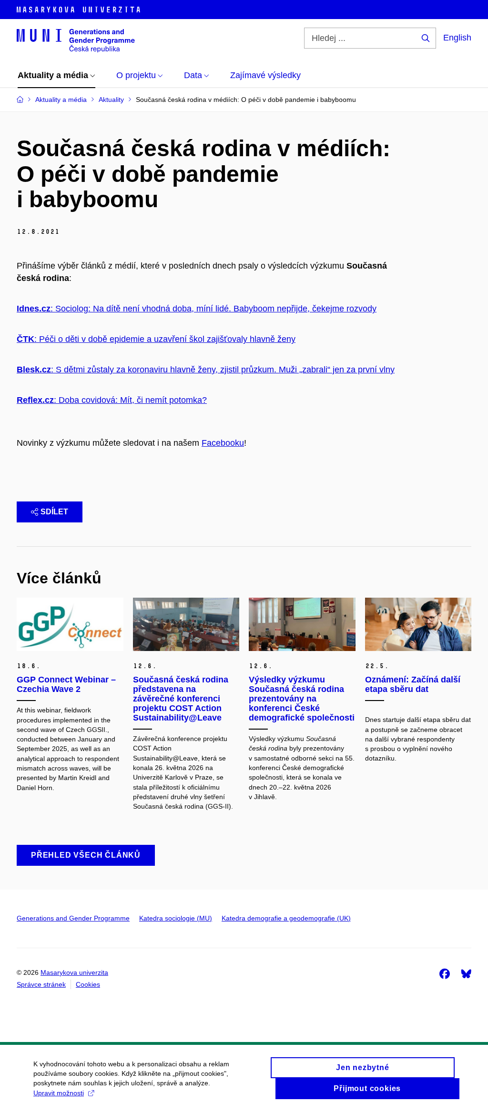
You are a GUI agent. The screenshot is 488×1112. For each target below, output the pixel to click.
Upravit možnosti (58, 1093)
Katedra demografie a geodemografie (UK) (286, 918)
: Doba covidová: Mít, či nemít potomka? (112, 400)
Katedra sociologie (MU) (175, 918)
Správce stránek (41, 984)
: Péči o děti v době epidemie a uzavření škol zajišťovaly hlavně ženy (156, 339)
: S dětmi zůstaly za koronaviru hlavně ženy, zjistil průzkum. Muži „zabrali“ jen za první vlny (206, 369)
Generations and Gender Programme (73, 918)
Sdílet (54, 512)
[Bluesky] (466, 973)
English (457, 37)
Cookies (88, 984)
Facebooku (223, 443)
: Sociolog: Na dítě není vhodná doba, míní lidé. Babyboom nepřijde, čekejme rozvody (196, 308)
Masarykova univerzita (74, 972)
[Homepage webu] (76, 40)
